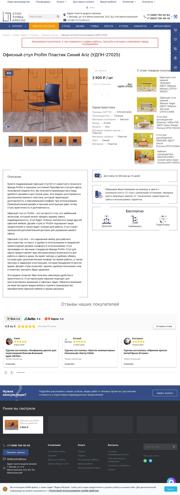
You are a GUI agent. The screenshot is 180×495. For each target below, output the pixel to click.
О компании (54, 445)
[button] (6, 372)
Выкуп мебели (108, 1)
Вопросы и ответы (56, 459)
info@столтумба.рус (79, 20)
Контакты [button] (148, 1)
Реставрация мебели (88, 459)
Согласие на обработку (119, 465)
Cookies (111, 469)
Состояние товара (56, 451)
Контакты (113, 445)
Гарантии (52, 455)
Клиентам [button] (128, 1)
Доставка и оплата (83, 1)
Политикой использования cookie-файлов (73, 490)
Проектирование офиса (89, 468)
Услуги (81, 445)
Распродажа (43, 1)
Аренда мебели (85, 463)
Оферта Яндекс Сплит (58, 463)
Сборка (81, 451)
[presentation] (86, 143)
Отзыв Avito (10, 364)
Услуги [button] (61, 1)
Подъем (82, 455)
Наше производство (18, 1)
